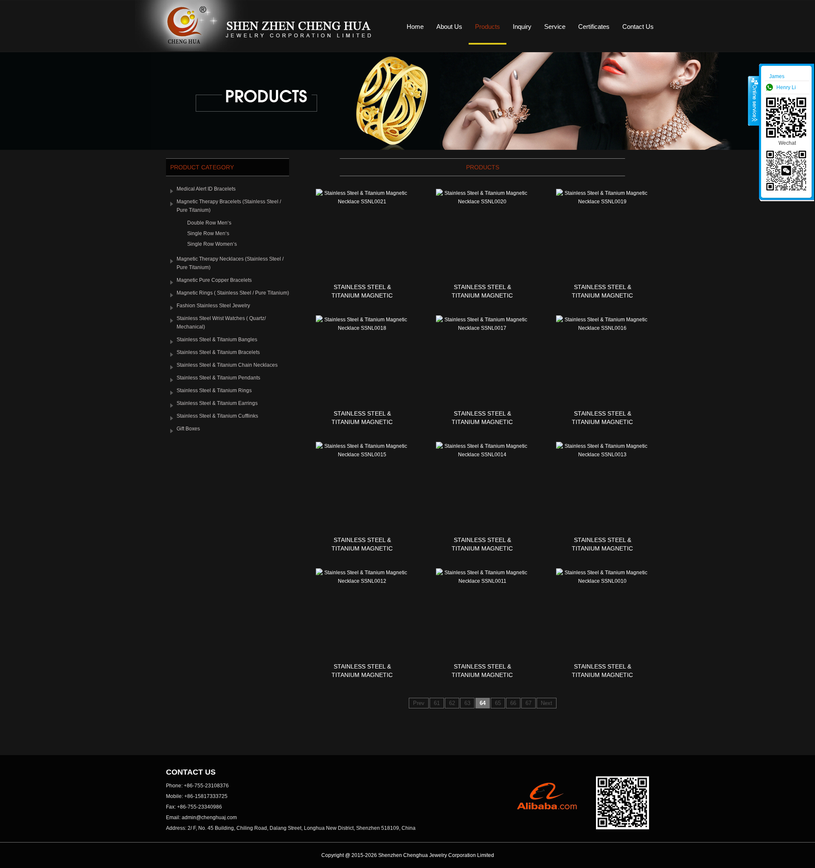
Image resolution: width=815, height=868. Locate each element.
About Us (449, 26)
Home (415, 26)
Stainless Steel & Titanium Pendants (218, 378)
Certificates (594, 26)
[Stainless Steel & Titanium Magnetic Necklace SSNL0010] (602, 581)
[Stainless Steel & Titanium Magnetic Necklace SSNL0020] (482, 202)
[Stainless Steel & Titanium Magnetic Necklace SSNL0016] (602, 328)
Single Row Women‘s (212, 244)
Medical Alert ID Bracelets (206, 189)
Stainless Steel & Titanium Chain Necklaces (227, 365)
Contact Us (638, 26)
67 (528, 703)
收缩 (754, 101)
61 (437, 703)
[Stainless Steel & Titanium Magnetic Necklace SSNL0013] (602, 455)
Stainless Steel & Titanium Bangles (217, 340)
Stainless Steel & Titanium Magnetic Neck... (362, 295)
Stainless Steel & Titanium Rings (214, 390)
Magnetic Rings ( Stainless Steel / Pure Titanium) (233, 293)
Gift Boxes (188, 429)
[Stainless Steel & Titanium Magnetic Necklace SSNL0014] (482, 455)
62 (452, 703)
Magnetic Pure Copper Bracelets (214, 280)
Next (546, 703)
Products (487, 26)
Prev (418, 703)
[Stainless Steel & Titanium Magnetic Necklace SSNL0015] (362, 455)
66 (513, 703)
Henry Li (786, 87)
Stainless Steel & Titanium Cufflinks (217, 416)
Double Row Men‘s (209, 223)
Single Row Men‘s (208, 233)
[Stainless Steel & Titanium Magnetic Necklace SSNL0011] (482, 581)
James (776, 76)
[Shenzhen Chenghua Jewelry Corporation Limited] (257, 50)
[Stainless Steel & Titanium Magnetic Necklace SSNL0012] (362, 581)
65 (498, 703)
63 (467, 703)
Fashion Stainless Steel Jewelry (213, 306)
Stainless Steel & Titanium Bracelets (218, 352)
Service (554, 26)
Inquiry (522, 26)
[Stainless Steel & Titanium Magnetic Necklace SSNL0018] (362, 328)
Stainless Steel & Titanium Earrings (217, 403)
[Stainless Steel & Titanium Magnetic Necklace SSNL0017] (482, 328)
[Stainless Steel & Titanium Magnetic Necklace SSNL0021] (362, 202)
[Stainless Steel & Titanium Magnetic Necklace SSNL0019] (602, 202)
